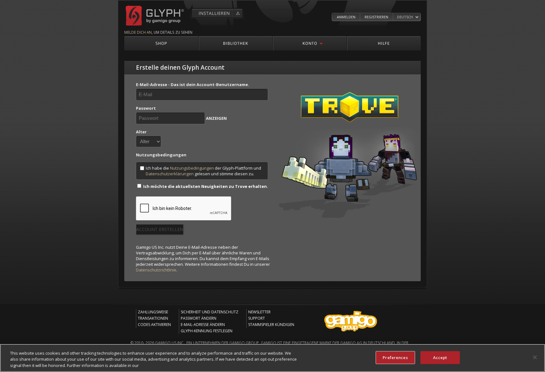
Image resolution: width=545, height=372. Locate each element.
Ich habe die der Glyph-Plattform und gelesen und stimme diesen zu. (203, 171)
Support (256, 318)
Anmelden (346, 17)
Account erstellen (159, 229)
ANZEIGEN (216, 118)
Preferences (395, 357)
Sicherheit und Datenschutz (209, 312)
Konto (309, 43)
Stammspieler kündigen (271, 324)
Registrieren (376, 17)
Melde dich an (138, 32)
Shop (161, 43)
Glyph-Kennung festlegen (206, 331)
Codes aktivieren (154, 324)
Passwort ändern (198, 318)
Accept (440, 357)
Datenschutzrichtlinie (156, 270)
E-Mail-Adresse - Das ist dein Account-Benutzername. (192, 84)
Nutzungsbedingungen (192, 168)
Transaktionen (153, 318)
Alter (141, 132)
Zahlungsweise (153, 312)
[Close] (535, 357)
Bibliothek (235, 43)
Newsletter (259, 312)
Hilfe (384, 43)
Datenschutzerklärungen (170, 174)
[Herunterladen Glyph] (217, 13)
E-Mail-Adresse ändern (203, 324)
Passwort (146, 108)
